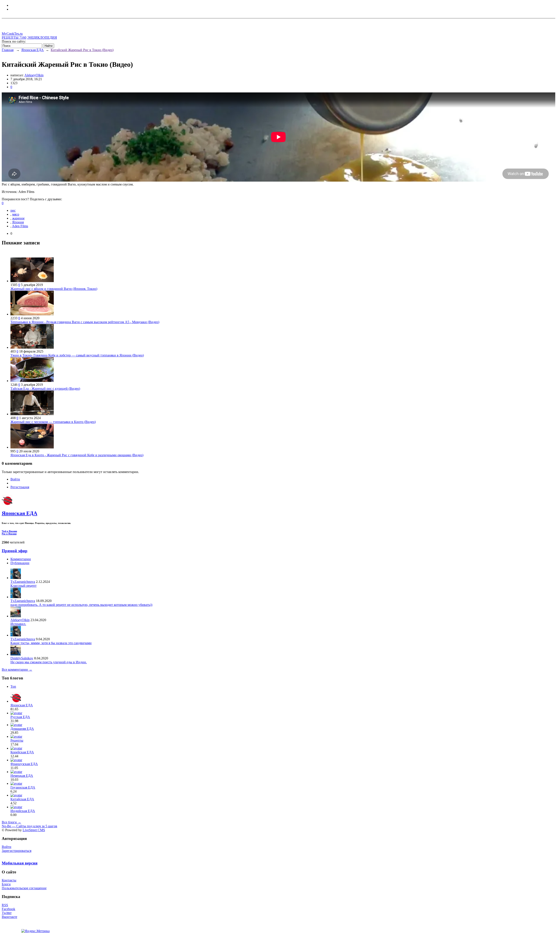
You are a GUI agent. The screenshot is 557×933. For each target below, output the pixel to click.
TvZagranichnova (22, 582)
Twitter (7, 913)
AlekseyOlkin (34, 75)
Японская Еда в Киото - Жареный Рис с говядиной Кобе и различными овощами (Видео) (76, 455)
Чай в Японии (9, 531)
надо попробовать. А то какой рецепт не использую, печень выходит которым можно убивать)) (81, 605)
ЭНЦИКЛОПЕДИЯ (42, 37)
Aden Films (20, 226)
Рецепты (16, 740)
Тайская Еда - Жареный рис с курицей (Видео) (45, 388)
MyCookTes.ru (12, 33)
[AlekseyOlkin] (15, 616)
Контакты (9, 880)
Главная (7, 50)
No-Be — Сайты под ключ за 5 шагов (29, 826)
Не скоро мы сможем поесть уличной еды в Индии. (48, 662)
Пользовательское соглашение (24, 888)
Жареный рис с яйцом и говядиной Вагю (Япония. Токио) (53, 289)
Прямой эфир (14, 550)
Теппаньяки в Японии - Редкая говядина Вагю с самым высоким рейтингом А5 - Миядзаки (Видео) (84, 322)
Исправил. (18, 624)
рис (13, 210)
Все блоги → (11, 822)
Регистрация (19, 487)
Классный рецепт (23, 585)
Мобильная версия (19, 863)
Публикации (19, 563)
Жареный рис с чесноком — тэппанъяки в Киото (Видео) (53, 422)
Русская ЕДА (20, 717)
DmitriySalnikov (21, 658)
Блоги (6, 884)
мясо (15, 214)
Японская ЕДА (32, 50)
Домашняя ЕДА (22, 729)
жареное (18, 218)
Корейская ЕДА (22, 752)
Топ (13, 686)
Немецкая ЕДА (21, 776)
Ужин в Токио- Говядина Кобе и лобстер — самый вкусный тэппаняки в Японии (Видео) (77, 355)
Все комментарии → (17, 669)
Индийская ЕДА (22, 811)
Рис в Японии (9, 533)
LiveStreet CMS (34, 830)
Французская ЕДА (24, 764)
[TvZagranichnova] (15, 578)
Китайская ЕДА (22, 799)
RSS (5, 905)
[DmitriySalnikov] (15, 654)
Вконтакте (9, 917)
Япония (18, 222)
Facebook (8, 909)
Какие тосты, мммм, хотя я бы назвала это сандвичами (51, 643)
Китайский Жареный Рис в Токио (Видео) (82, 50)
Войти (15, 479)
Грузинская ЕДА (22, 787)
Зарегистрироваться (16, 851)
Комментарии (20, 559)
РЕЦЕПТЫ (14, 37)
